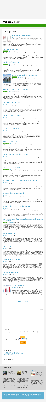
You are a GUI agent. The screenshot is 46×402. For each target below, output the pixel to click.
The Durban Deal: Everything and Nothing (17, 154)
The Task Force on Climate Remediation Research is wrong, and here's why (23, 219)
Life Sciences (5, 24)
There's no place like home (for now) (24, 75)
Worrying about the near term (22, 35)
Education (32, 24)
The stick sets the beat (10, 272)
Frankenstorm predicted (11, 128)
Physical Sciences (12, 24)
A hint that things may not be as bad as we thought (20, 180)
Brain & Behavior (11, 26)
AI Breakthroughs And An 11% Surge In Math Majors (13, 353)
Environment (20, 24)
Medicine (5, 26)
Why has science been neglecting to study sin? (35, 370)
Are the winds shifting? (10, 141)
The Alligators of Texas (7, 369)
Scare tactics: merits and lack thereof (15, 89)
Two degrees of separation (12, 167)
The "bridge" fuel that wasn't (12, 102)
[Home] (9, 22)
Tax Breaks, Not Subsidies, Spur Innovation (12, 352)
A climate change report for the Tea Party (17, 206)
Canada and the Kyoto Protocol (13, 193)
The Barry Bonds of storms (12, 115)
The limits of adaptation (11, 62)
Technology (17, 26)
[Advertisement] (23, 10)
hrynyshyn (16, 36)
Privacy (20, 394)
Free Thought (24, 26)
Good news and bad (18, 285)
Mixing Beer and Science (22, 369)
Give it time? (7, 246)
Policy (37, 24)
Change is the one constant (12, 259)
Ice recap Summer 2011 (10, 233)
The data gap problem (10, 49)
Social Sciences (26, 24)
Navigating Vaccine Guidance (9, 354)
